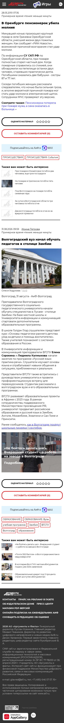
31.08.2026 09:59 (10, 229)
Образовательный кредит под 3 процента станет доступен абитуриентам (35, 575)
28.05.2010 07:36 (10, 12)
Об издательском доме (18, 603)
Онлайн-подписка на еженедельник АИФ (30, 612)
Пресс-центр (45, 603)
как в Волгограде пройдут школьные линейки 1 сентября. (31, 426)
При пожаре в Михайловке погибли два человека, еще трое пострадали (34, 172)
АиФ (24, 290)
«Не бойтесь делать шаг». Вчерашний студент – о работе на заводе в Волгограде (30, 452)
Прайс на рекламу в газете (36, 599)
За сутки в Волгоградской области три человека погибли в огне (34, 202)
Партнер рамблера (29, 708)
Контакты (9, 599)
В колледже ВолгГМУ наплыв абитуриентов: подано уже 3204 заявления (36, 565)
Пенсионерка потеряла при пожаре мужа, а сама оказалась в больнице (29, 106)
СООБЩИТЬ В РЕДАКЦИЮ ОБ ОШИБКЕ (25, 617)
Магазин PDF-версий (16, 608)
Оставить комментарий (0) (32, 133)
